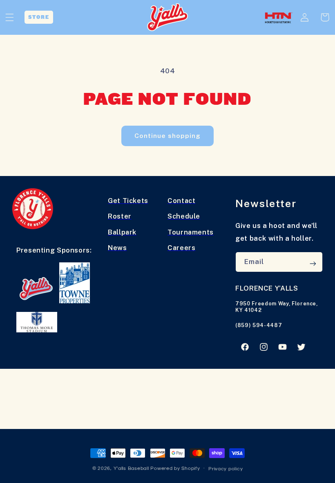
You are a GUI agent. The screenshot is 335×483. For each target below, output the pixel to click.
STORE (38, 17)
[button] (9, 17)
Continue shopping (167, 136)
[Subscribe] (313, 263)
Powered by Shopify (175, 468)
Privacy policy (225, 469)
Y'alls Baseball (131, 468)
